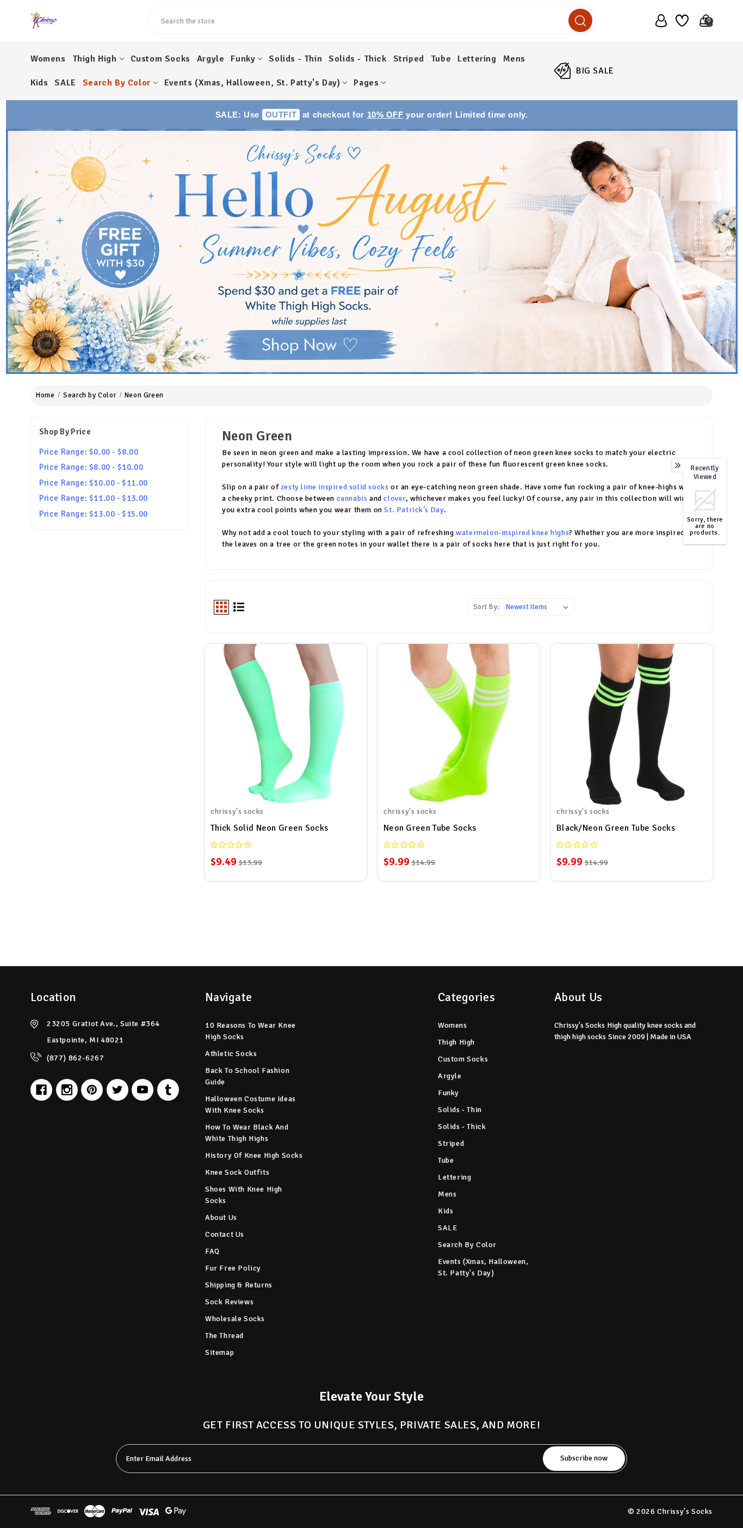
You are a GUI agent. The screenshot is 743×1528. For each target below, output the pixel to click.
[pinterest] (92, 1090)
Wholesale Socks (235, 1318)
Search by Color (117, 82)
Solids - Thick (357, 58)
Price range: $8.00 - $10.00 (91, 467)
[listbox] (539, 607)
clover (394, 498)
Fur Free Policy (233, 1268)
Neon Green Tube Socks (429, 828)
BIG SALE (595, 70)
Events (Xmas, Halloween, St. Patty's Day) (252, 82)
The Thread (224, 1335)
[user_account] (657, 20)
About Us (221, 1217)
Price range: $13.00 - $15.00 (93, 514)
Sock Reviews (229, 1301)
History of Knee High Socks (254, 1155)
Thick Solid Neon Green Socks (269, 828)
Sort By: (486, 607)
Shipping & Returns (239, 1285)
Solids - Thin (295, 58)
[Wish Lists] (680, 20)
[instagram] (67, 1090)
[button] (372, 251)
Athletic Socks (231, 1053)
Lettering (476, 58)
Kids (39, 82)
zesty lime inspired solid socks (335, 487)
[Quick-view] (286, 715)
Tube (441, 58)
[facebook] (41, 1090)
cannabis (352, 498)
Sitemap (219, 1352)
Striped (408, 58)
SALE (65, 82)
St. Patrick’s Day (413, 509)
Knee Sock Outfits (237, 1172)
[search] (580, 20)
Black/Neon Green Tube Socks (615, 828)
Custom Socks (160, 58)
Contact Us (224, 1234)
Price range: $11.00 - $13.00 (93, 498)
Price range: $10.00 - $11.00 (93, 483)
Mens (514, 58)
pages (366, 82)
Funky (243, 58)
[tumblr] (168, 1090)
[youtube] (142, 1090)
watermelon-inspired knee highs (512, 532)
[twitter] (117, 1090)
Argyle (211, 58)
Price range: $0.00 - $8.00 (89, 452)
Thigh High (94, 58)
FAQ (212, 1251)
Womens (48, 58)
